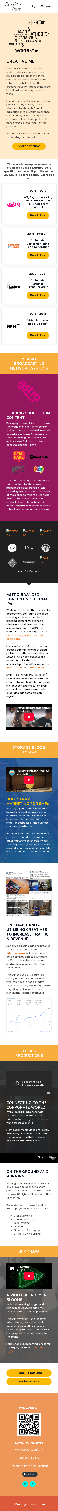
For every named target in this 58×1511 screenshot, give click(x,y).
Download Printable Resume (29, 1466)
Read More (37, 215)
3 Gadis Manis (36, 667)
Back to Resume (29, 146)
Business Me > (29, 1381)
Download (29, 1474)
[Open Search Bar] (33, 6)
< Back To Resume (29, 1373)
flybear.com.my (15, 953)
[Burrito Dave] (13, 6)
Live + (18, 667)
